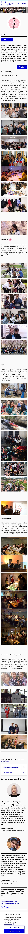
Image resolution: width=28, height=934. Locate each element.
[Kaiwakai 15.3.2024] (14, 127)
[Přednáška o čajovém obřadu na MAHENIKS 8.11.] (14, 741)
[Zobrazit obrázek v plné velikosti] (14, 110)
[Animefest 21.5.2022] (14, 695)
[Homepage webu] (7, 3)
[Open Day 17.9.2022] (14, 726)
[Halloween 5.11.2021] (14, 158)
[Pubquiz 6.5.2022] (14, 545)
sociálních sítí (5, 761)
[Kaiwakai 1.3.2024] (14, 143)
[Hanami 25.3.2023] (14, 332)
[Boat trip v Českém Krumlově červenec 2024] (14, 484)
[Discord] (8, 907)
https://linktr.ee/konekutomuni (10, 903)
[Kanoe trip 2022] (14, 423)
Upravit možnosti (8, 924)
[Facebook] (5, 907)
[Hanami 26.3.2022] (14, 270)
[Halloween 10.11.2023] (14, 173)
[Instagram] (2, 907)
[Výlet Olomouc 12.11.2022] (14, 438)
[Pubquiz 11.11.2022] (14, 600)
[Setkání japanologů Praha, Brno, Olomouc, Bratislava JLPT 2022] (14, 468)
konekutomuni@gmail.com (9, 901)
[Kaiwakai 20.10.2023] (14, 189)
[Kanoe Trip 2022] (14, 407)
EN (19, 3)
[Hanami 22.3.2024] (14, 347)
